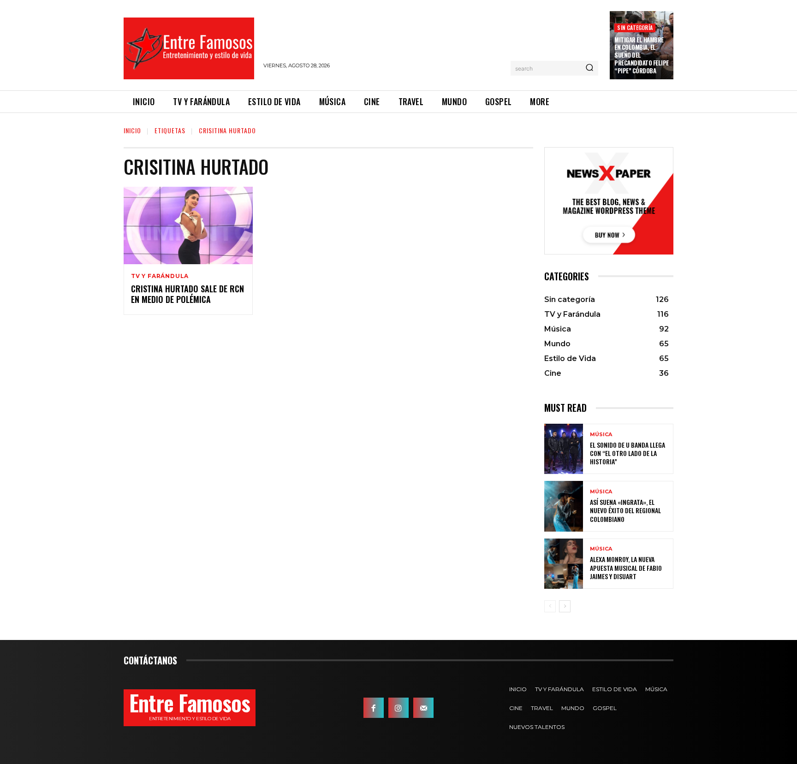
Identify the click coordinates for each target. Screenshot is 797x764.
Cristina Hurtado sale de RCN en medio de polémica (187, 294)
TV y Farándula (160, 276)
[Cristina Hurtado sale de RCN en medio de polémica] (188, 225)
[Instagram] (398, 708)
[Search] (589, 68)
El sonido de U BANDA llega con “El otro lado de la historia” (627, 453)
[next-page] (565, 606)
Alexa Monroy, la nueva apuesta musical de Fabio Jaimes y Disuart (626, 567)
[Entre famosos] (189, 48)
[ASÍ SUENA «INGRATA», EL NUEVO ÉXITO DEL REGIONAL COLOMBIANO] (563, 506)
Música (601, 434)
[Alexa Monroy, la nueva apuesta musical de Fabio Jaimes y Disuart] (563, 564)
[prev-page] (550, 606)
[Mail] (423, 708)
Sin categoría (635, 27)
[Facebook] (373, 708)
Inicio (132, 130)
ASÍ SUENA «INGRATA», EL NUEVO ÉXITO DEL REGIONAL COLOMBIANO (625, 510)
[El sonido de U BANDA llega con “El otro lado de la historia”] (563, 449)
